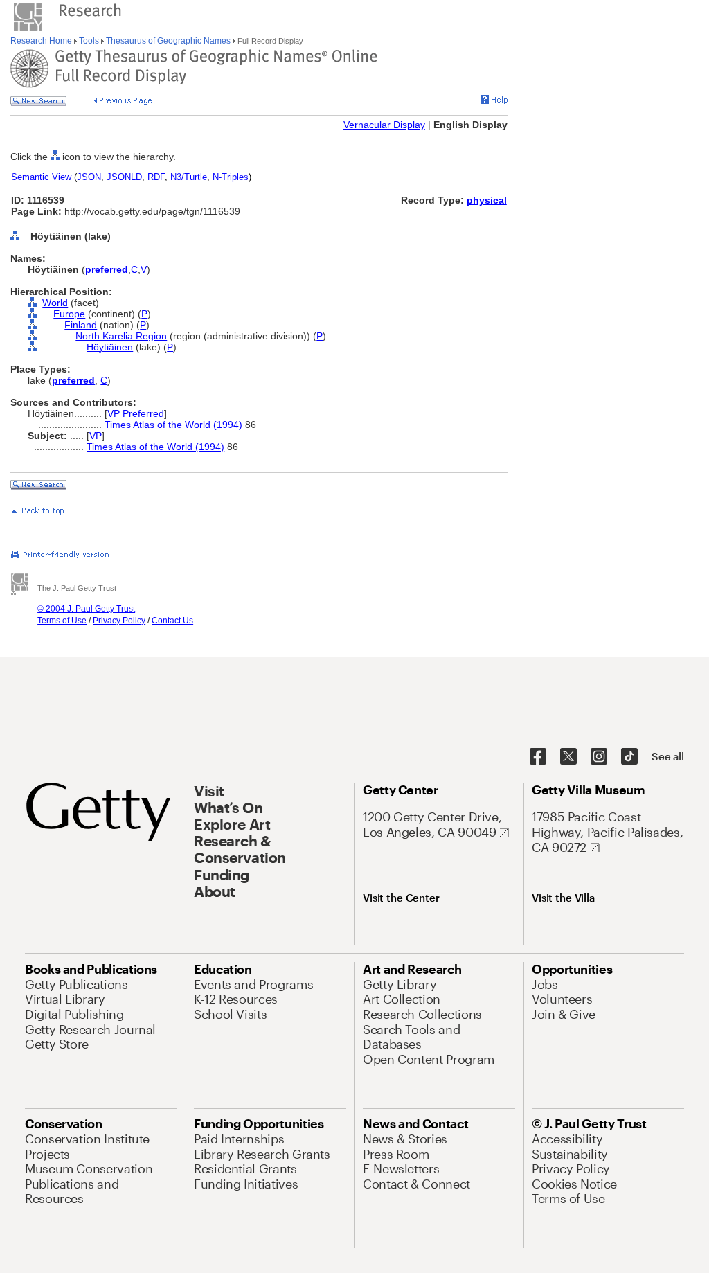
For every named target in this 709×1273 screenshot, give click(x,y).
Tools (89, 41)
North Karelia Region (121, 335)
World (55, 302)
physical (487, 200)
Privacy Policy (119, 620)
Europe (69, 313)
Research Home (42, 41)
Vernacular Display (384, 124)
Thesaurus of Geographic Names (168, 41)
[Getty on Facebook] (538, 757)
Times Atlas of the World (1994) (173, 424)
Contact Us (172, 620)
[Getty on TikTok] (629, 757)
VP (95, 435)
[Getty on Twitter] (568, 757)
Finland (80, 324)
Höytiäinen (110, 347)
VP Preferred (135, 413)
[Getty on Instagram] (599, 757)
